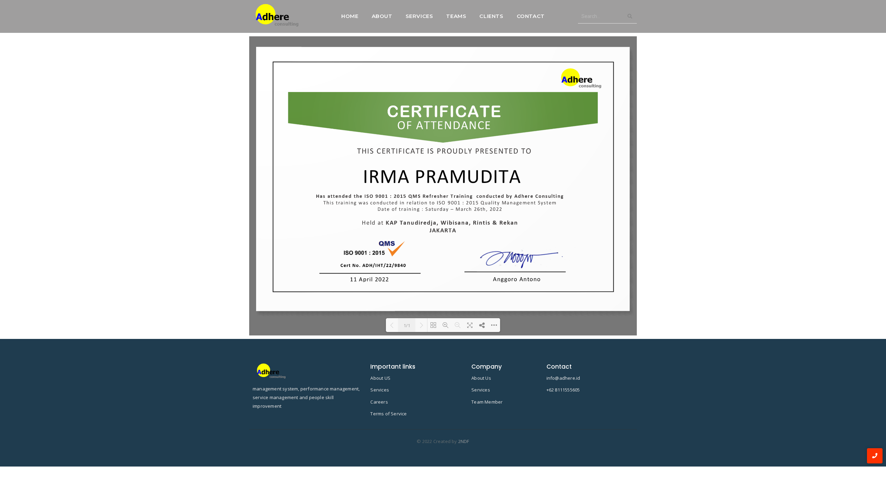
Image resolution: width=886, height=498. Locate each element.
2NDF (463, 441)
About (382, 16)
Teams (456, 16)
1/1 (407, 325)
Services (419, 16)
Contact (531, 16)
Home (349, 16)
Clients (491, 16)
